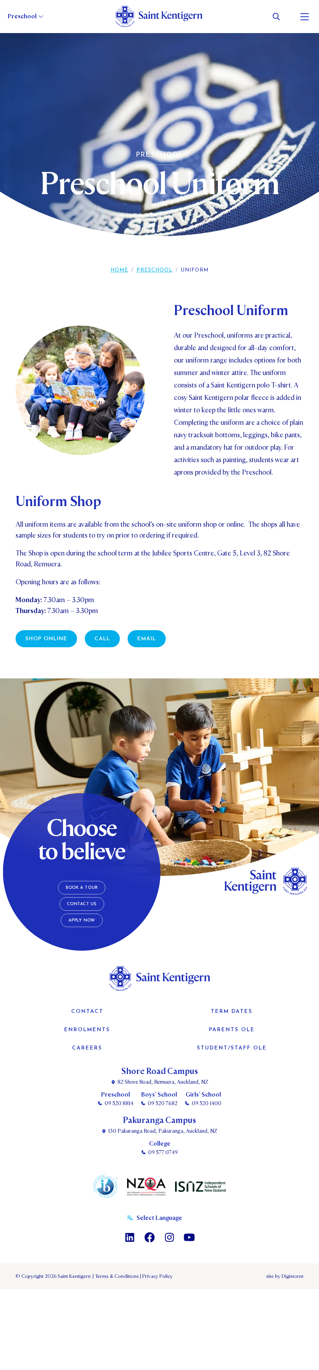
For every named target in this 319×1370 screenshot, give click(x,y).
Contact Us (81, 904)
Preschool (155, 270)
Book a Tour (82, 888)
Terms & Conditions (116, 1276)
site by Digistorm (284, 1276)
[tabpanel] (159, 146)
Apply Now (81, 920)
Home (119, 270)
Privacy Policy (156, 1276)
